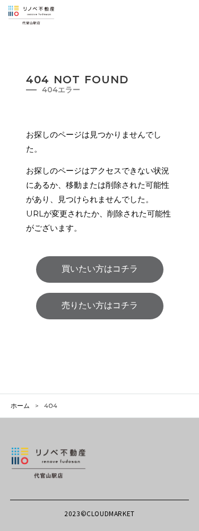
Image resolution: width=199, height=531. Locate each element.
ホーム (20, 406)
